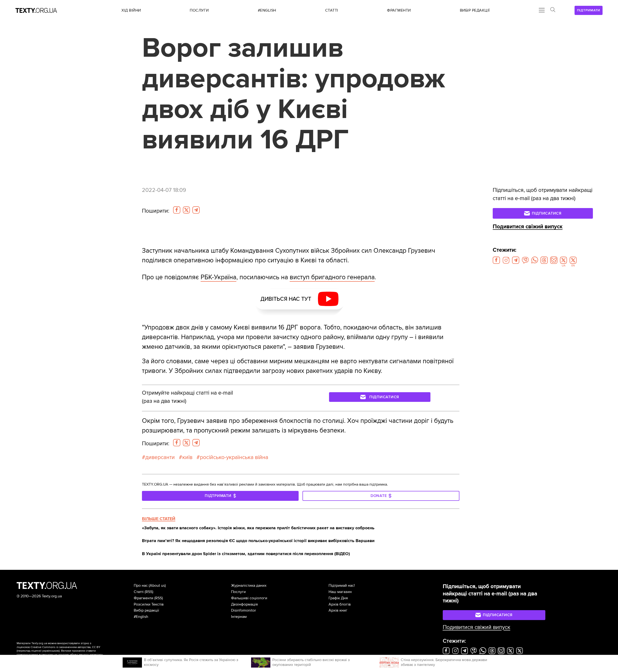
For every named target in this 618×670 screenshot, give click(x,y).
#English (141, 616)
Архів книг (338, 610)
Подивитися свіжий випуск (527, 226)
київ (187, 457)
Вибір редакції (146, 610)
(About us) (157, 585)
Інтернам (239, 616)
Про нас (141, 585)
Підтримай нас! (342, 585)
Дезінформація (244, 604)
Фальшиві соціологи (249, 598)
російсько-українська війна (234, 457)
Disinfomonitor (243, 610)
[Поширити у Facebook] (176, 210)
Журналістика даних (249, 585)
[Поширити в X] (186, 210)
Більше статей (158, 518)
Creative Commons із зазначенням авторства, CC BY (65, 647)
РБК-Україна (218, 277)
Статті (139, 591)
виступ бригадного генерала (332, 277)
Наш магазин (340, 591)
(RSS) (149, 591)
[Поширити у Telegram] (196, 210)
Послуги (238, 591)
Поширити (155, 211)
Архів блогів (340, 604)
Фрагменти (143, 598)
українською (50, 651)
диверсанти (160, 457)
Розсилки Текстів (149, 604)
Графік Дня (338, 598)
